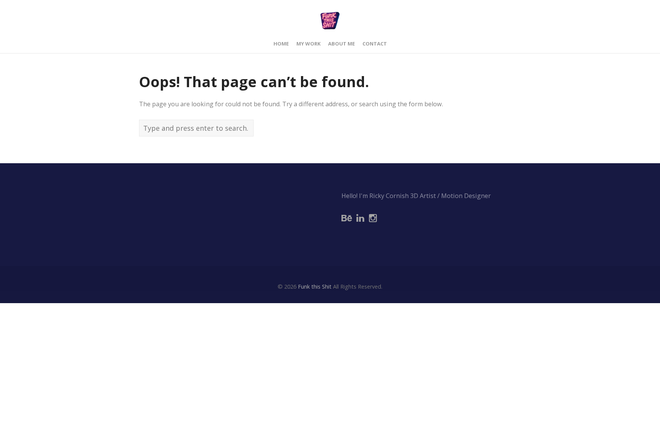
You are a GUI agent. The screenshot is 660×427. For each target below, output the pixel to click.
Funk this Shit (315, 286)
